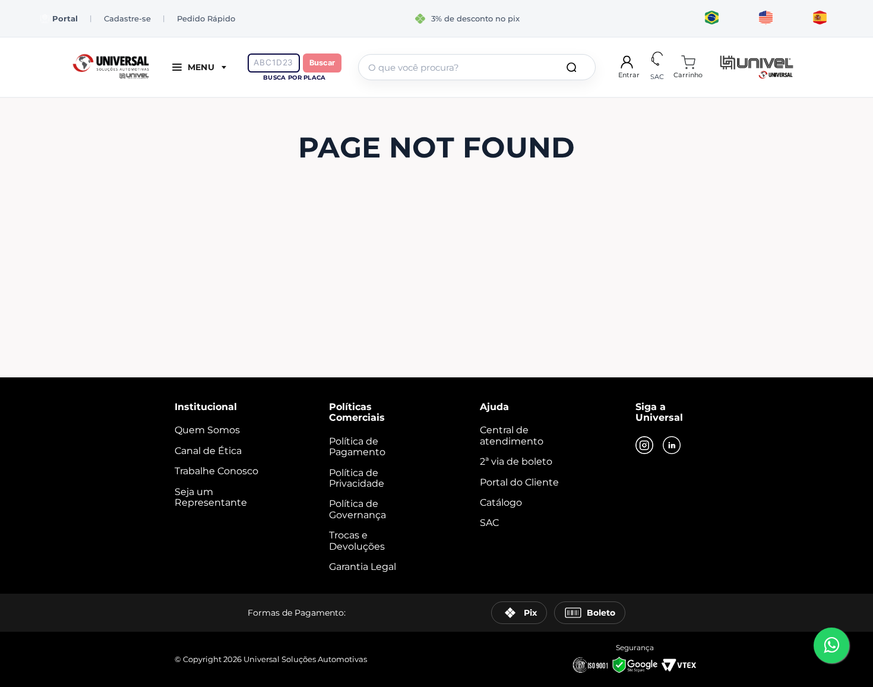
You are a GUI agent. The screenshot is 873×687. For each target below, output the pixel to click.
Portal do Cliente (519, 482)
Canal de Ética (208, 450)
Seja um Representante (211, 497)
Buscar (322, 62)
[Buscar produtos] (574, 67)
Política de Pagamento (357, 447)
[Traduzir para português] (712, 18)
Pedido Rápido (206, 18)
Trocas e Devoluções (357, 541)
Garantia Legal (362, 566)
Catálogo (501, 502)
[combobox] (477, 67)
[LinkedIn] (672, 446)
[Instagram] (644, 446)
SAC (489, 522)
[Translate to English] (766, 18)
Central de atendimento (511, 435)
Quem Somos (207, 430)
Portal (65, 18)
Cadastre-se (127, 18)
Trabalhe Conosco (216, 471)
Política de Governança (357, 509)
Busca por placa (294, 77)
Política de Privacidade (356, 478)
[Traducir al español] (820, 18)
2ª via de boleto (516, 461)
